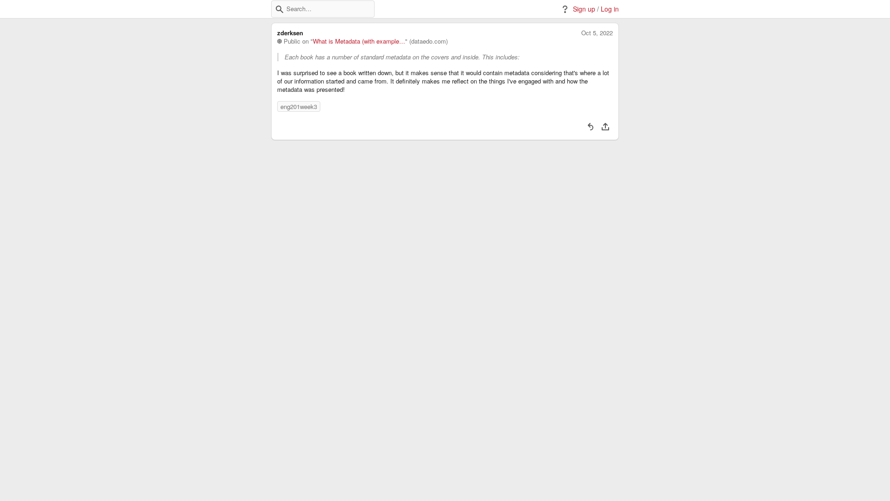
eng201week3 (298, 106)
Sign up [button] (584, 9)
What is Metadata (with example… (359, 41)
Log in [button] (610, 9)
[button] (279, 9)
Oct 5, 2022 (597, 33)
